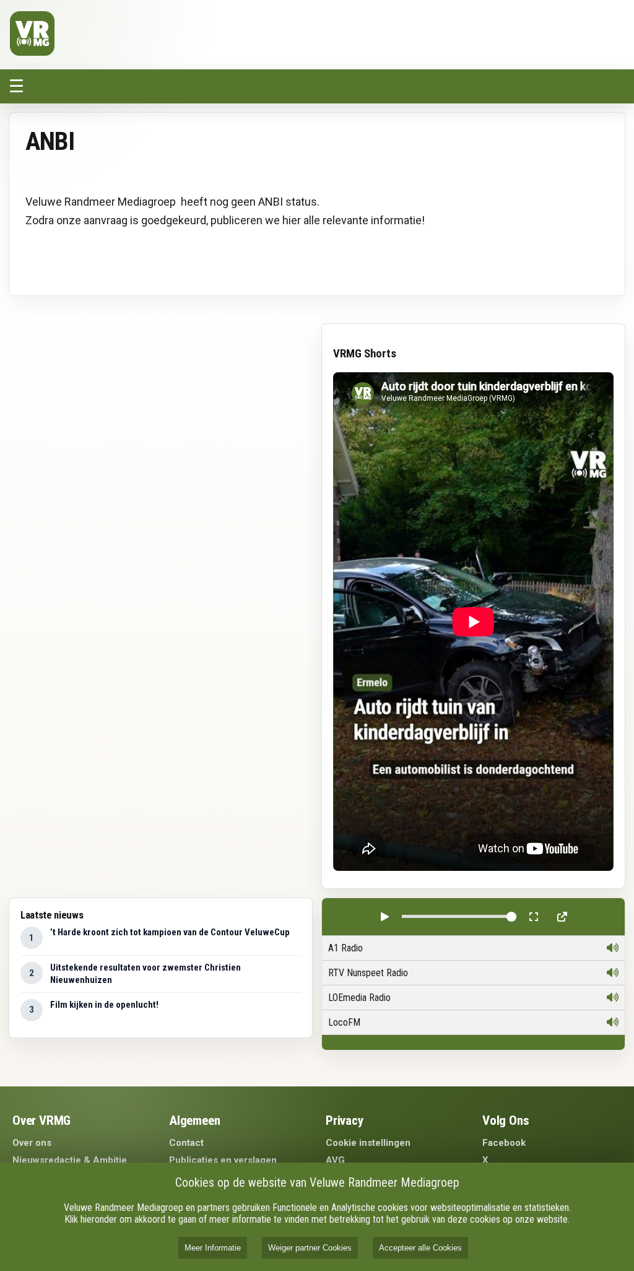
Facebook (504, 1142)
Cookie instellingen (368, 1142)
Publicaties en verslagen (223, 1160)
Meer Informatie (213, 1247)
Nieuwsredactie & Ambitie (69, 1160)
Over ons (31, 1142)
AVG (335, 1160)
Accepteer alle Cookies (420, 1247)
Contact (186, 1142)
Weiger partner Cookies (310, 1247)
